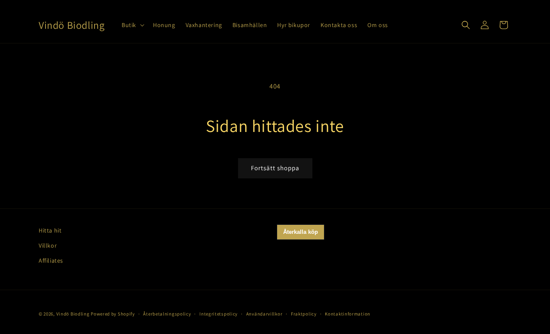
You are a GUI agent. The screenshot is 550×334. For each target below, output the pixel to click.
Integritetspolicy (218, 314)
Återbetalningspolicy (167, 314)
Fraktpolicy (304, 314)
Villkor (48, 245)
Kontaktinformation (347, 314)
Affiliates (51, 260)
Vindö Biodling (73, 314)
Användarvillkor (264, 314)
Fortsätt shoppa (275, 168)
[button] (132, 25)
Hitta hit (50, 230)
